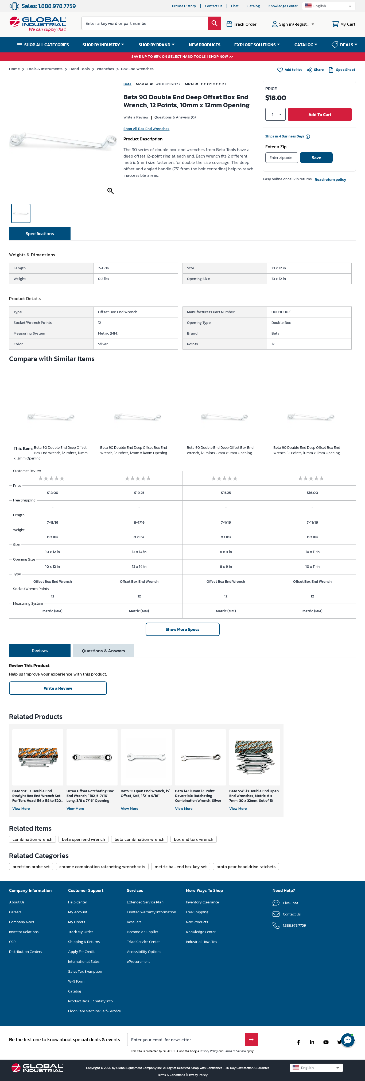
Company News (21, 922)
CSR (12, 942)
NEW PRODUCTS (204, 44)
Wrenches (105, 69)
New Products (197, 922)
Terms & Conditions (171, 1074)
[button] (328, 6)
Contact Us (213, 6)
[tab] (40, 233)
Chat (235, 6)
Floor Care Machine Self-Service (94, 1011)
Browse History (184, 6)
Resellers (134, 922)
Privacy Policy (209, 1051)
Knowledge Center (283, 6)
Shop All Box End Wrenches (146, 129)
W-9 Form (76, 981)
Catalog (253, 6)
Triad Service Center (143, 942)
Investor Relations (23, 932)
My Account (77, 912)
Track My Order (80, 932)
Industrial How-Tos (201, 942)
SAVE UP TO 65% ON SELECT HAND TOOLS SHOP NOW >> (182, 57)
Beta (127, 84)
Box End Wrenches (137, 69)
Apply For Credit (81, 951)
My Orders (76, 922)
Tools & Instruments (45, 69)
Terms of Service (235, 1051)
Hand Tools (79, 69)
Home (14, 69)
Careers (15, 912)
